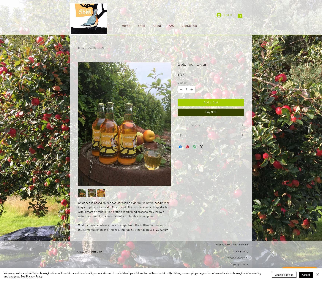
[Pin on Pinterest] (187, 147)
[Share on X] (201, 147)
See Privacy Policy (31, 276)
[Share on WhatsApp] (194, 147)
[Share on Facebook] (180, 147)
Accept (306, 275)
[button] (240, 15)
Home (82, 48)
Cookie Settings (284, 275)
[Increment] (192, 89)
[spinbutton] (186, 89)
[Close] (317, 274)
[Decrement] (180, 89)
